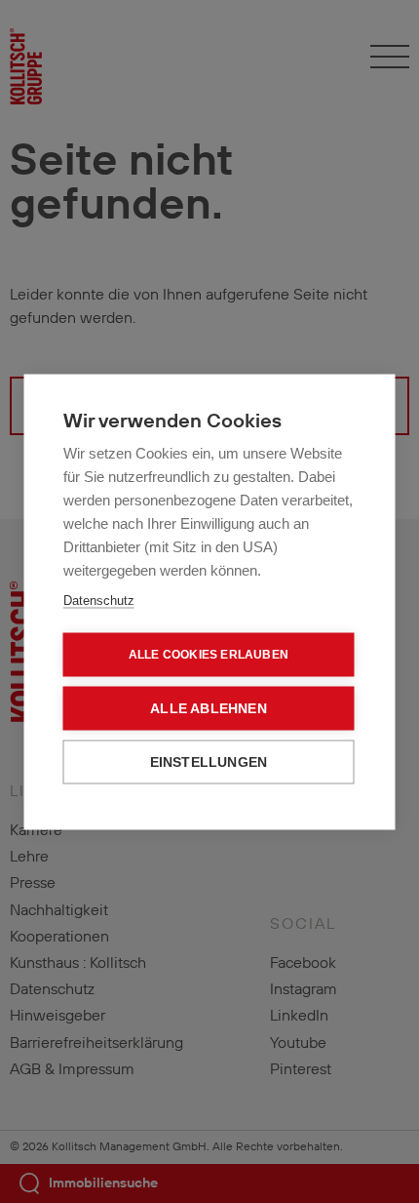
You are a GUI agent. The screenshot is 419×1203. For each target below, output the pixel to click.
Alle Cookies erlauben (208, 655)
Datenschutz (98, 599)
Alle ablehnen (208, 708)
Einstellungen (209, 761)
